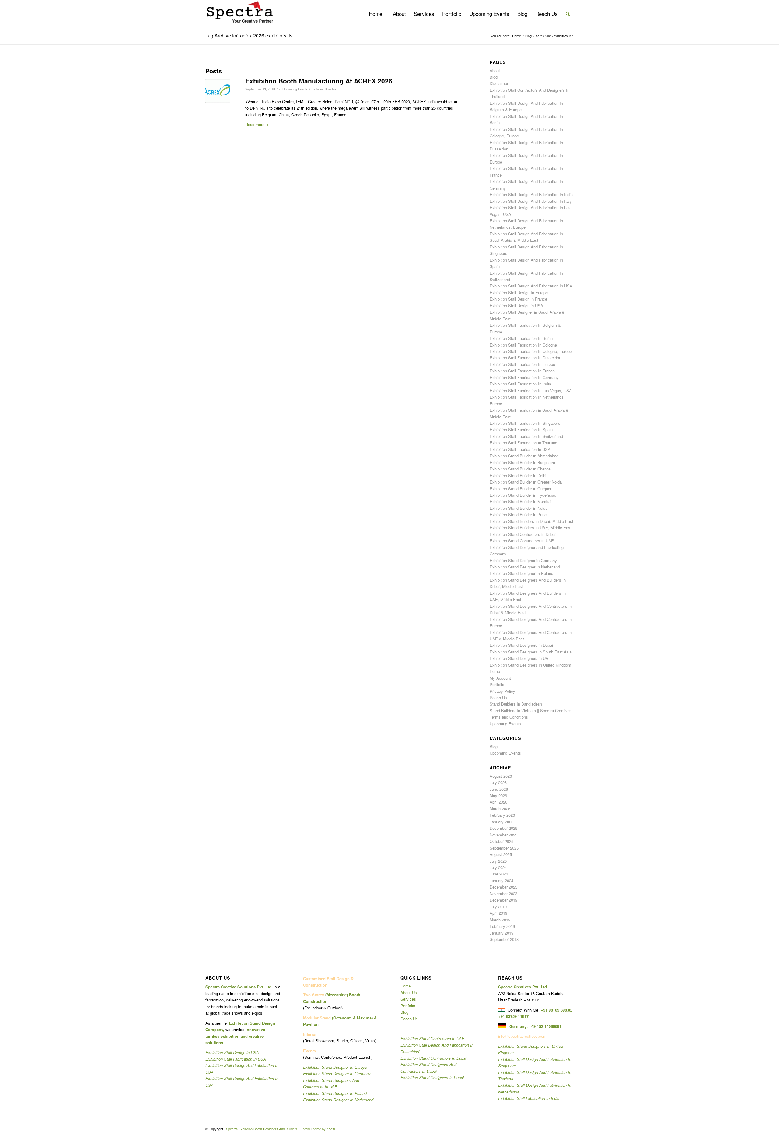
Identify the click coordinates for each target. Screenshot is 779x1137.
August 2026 (501, 776)
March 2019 (500, 920)
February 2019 (502, 926)
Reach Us (498, 697)
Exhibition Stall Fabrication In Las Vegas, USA (531, 390)
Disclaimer (499, 83)
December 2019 (503, 900)
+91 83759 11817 (513, 1016)
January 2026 (501, 822)
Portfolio (497, 684)
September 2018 (504, 939)
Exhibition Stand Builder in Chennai (521, 469)
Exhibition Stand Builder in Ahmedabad (524, 456)
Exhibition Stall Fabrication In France (522, 371)
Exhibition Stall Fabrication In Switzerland (526, 436)
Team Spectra (326, 89)
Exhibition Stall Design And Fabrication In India (531, 194)
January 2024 (501, 880)
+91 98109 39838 (556, 1010)
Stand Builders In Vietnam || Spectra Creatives (531, 710)
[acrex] (217, 91)
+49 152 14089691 (545, 1026)
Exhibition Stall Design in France (518, 299)
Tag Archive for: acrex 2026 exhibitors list (249, 35)
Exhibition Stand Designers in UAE (520, 658)
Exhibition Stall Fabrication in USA (520, 449)
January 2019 (501, 933)
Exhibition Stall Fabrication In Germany (524, 377)
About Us (408, 992)
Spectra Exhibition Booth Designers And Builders (262, 1128)
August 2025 (501, 854)
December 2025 (503, 828)
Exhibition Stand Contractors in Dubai (523, 534)
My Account (500, 678)
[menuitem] (375, 13)
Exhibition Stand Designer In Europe (335, 1067)
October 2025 (501, 841)
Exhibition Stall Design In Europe (519, 292)
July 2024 (498, 867)
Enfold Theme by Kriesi (318, 1128)
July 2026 (498, 782)
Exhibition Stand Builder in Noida (518, 508)
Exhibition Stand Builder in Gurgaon (521, 488)
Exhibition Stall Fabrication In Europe (522, 364)
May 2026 (498, 795)
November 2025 (503, 835)
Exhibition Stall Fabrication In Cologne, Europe (531, 351)
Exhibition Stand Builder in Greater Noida (526, 482)
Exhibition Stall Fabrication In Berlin (521, 338)
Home (495, 671)
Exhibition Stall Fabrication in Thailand (523, 442)
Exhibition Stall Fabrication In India (520, 384)
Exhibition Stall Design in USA (516, 305)
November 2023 (503, 893)
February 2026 (502, 815)
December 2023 (503, 887)
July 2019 (498, 907)
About (495, 70)
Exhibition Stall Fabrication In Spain (521, 429)
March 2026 (500, 808)
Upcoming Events (295, 89)
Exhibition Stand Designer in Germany (523, 560)
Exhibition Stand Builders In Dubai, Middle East (531, 521)
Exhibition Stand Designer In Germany (337, 1073)
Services (408, 999)
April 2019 (498, 913)
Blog (494, 77)
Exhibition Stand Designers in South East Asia (531, 652)
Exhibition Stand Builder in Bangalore (522, 462)
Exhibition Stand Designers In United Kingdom (530, 665)
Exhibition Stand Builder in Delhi (518, 475)
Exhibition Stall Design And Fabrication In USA (531, 286)
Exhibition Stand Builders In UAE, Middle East (530, 527)
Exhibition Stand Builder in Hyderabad (523, 495)
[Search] (568, 13)
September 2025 (504, 848)
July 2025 (498, 861)
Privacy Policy (502, 691)
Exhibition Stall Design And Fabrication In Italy (531, 201)
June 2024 (499, 874)
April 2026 (498, 802)
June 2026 (499, 789)
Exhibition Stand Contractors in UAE (522, 541)
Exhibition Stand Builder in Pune (518, 514)
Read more (254, 124)
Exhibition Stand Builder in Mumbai (520, 501)
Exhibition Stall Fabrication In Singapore (525, 423)
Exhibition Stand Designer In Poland (521, 573)
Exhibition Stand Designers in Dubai (521, 645)
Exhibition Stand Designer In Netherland (525, 567)
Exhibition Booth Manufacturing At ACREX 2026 (318, 80)
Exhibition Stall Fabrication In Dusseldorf (525, 358)
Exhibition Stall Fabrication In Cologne (523, 345)
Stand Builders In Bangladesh (516, 704)
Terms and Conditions (509, 717)
